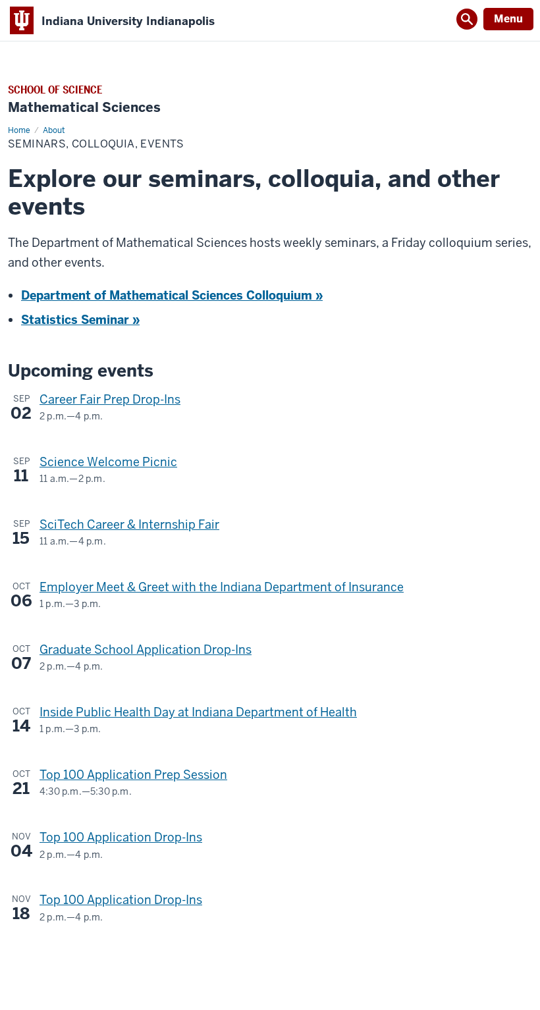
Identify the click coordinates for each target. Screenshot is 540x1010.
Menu (508, 19)
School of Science (55, 90)
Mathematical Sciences (84, 107)
